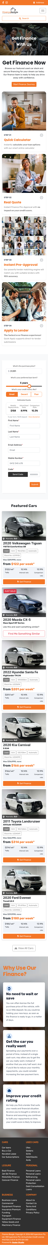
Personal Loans (33, 1170)
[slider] (29, 386)
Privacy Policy (32, 1212)
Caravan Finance (10, 1180)
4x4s (28, 1160)
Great (11, 394)
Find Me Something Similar (24, 633)
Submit (34, 484)
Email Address (15, 445)
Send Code (18, 474)
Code (11, 469)
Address (40, 2)
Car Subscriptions (10, 1157)
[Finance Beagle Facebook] (3, 2)
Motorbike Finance (11, 1177)
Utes (28, 1147)
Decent (24, 394)
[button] (43, 10)
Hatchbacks (31, 1157)
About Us (30, 1200)
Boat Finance (8, 1170)
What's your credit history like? (24, 389)
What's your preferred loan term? (24, 378)
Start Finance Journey (24, 84)
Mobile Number (15, 458)
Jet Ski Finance (9, 1174)
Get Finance (25, 581)
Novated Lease (9, 1154)
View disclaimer (34, 417)
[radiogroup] (24, 395)
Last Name (13, 431)
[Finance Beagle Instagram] (7, 2)
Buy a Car (6, 1150)
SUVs (28, 1154)
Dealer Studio (18, 1242)
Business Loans (9, 1200)
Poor (36, 394)
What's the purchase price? (24, 366)
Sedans (29, 1150)
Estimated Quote (24, 400)
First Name (13, 420)
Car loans (6, 1147)
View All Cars (25, 948)
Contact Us (31, 1203)
